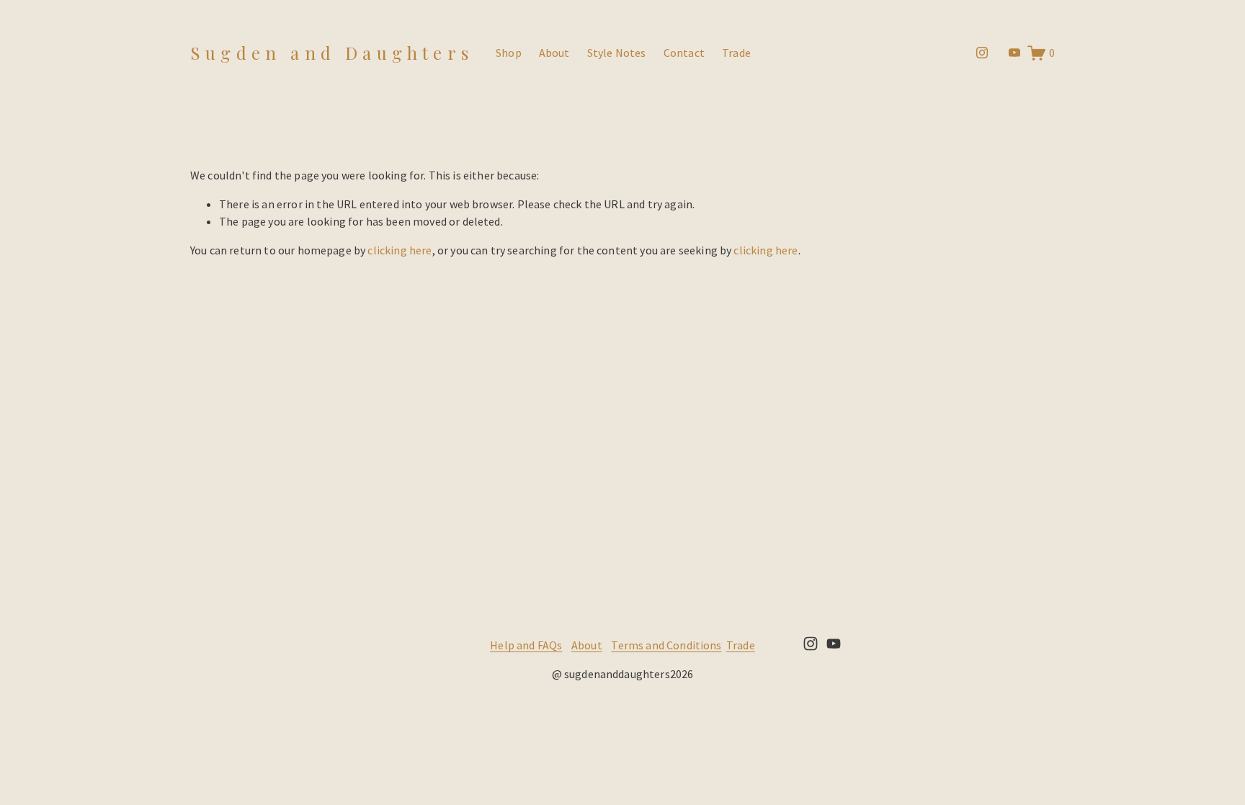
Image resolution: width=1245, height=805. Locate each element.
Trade (736, 52)
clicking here (399, 250)
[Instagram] (982, 52)
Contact (684, 52)
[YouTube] (1014, 52)
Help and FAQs (526, 645)
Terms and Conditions (666, 645)
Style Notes (616, 52)
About (554, 52)
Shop (509, 52)
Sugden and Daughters (331, 52)
